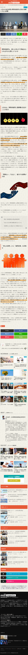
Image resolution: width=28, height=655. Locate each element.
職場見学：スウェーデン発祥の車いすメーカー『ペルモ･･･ (17, 553)
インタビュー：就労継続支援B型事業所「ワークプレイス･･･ (17, 537)
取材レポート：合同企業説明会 (15, 511)
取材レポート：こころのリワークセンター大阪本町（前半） (17, 521)
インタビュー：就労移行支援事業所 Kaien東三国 (17, 541)
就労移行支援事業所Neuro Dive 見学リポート (17, 557)
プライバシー (14, 648)
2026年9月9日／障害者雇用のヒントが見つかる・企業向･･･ (17, 490)
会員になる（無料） (14, 480)
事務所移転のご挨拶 (12, 635)
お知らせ (2, 648)
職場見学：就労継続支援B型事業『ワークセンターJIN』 (17, 562)
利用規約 (24, 648)
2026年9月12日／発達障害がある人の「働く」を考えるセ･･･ (17, 500)
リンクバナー (3, 650)
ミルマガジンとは (8, 648)
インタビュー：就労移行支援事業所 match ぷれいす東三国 (17, 532)
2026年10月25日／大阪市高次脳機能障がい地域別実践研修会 (17, 495)
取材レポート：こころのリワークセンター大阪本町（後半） (17, 516)
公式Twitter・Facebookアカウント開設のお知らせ (17, 641)
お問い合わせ (19, 648)
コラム (3, 326)
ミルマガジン (8, 652)
